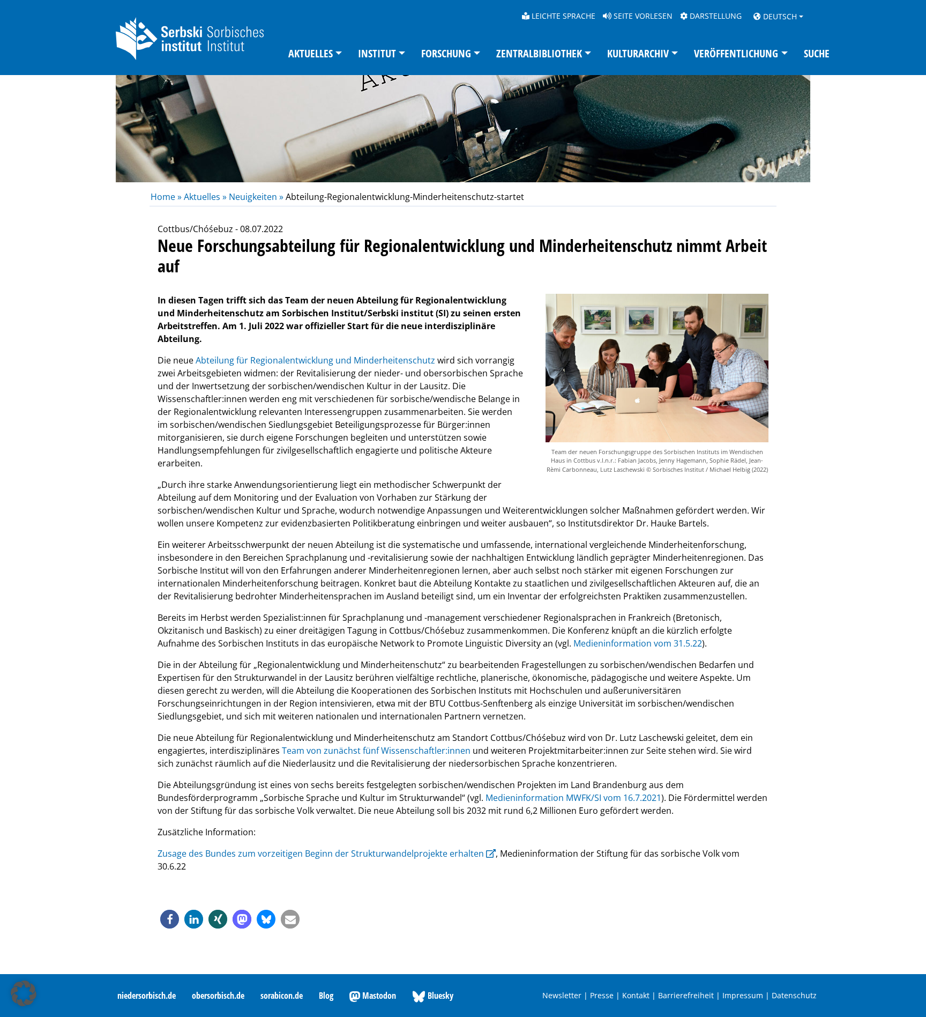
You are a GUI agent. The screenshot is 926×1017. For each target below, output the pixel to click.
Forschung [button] (446, 53)
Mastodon (378, 995)
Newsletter (561, 995)
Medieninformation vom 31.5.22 (637, 643)
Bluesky (439, 995)
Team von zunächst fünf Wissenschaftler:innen (376, 750)
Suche (817, 53)
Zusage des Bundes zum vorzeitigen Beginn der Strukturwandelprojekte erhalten (321, 853)
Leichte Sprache (562, 16)
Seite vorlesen (642, 16)
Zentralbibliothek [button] (539, 53)
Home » (167, 197)
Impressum (742, 995)
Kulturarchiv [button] (638, 53)
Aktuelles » (205, 197)
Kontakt (635, 995)
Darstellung (715, 16)
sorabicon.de (281, 995)
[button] (169, 919)
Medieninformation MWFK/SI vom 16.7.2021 (573, 798)
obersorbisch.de (218, 995)
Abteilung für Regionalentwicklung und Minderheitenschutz (315, 360)
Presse (602, 995)
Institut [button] (377, 53)
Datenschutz (794, 995)
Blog (326, 995)
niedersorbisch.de (146, 995)
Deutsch (779, 16)
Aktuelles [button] (310, 53)
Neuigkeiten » (256, 197)
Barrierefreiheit (686, 995)
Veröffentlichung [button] (736, 53)
